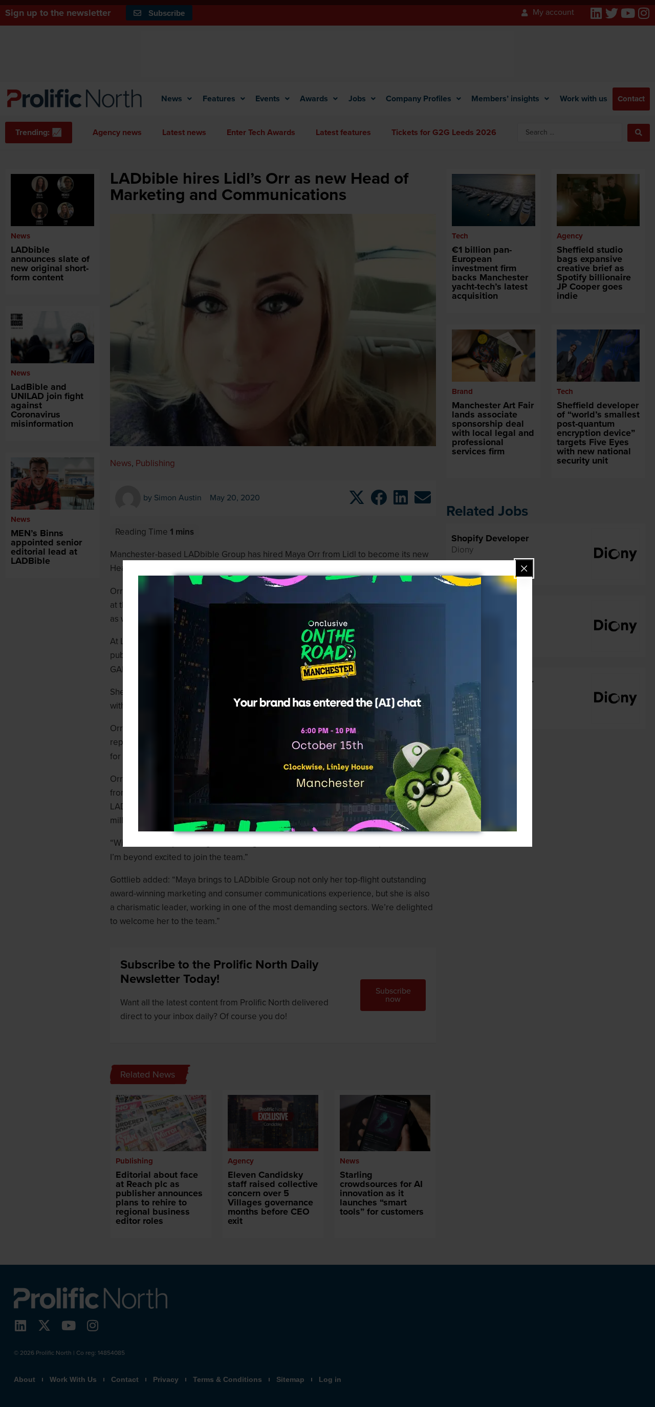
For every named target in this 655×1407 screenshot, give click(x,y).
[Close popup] (524, 568)
